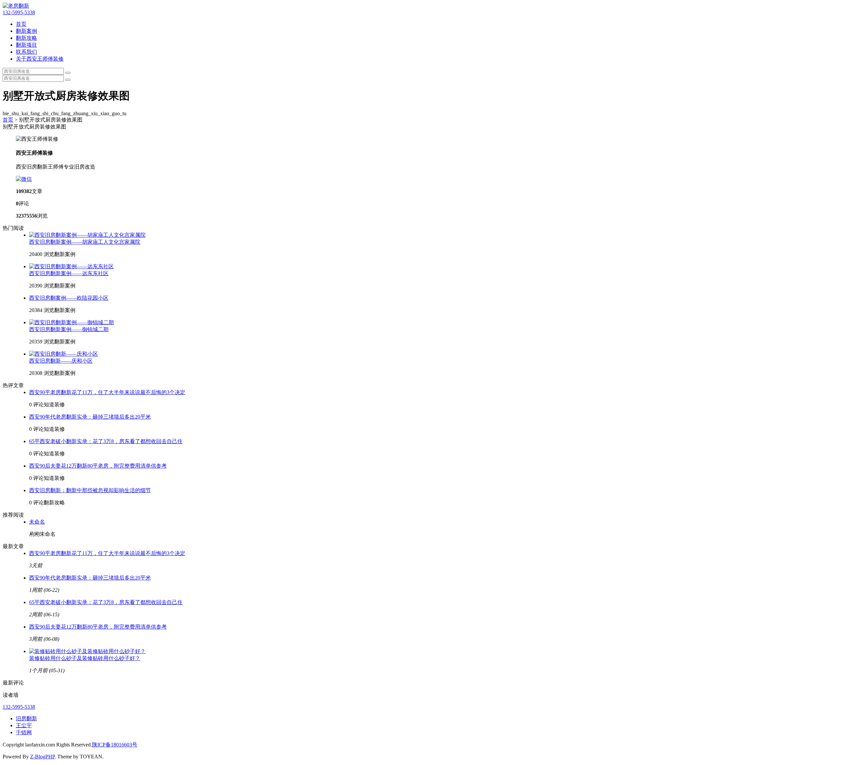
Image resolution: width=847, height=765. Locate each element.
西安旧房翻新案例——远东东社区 (69, 273)
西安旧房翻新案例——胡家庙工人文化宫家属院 (84, 242)
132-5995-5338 (19, 12)
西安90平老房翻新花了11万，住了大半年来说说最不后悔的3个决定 (107, 392)
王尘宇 (24, 725)
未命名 (37, 522)
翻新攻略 (26, 38)
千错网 (24, 732)
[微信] (24, 179)
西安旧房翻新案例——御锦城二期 (69, 329)
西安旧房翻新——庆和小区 (61, 361)
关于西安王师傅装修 (40, 59)
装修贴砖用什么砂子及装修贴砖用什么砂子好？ (84, 658)
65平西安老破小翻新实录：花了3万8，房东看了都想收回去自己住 (106, 441)
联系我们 (26, 52)
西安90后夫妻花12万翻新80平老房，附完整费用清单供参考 (98, 466)
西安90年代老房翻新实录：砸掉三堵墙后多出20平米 (90, 417)
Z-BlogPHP (42, 756)
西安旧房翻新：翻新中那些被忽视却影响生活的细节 (90, 490)
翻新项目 (26, 45)
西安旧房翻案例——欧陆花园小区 (69, 298)
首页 (21, 24)
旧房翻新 (26, 718)
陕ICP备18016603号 (114, 744)
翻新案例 (26, 31)
